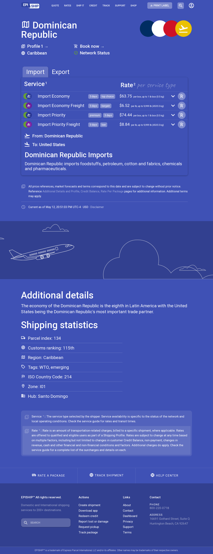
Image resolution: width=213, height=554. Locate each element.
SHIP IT (80, 5)
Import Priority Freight (59, 124)
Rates (67, 5)
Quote (55, 5)
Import (35, 71)
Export (61, 71)
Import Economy (54, 96)
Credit (93, 5)
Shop (134, 5)
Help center (167, 475)
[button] (191, 5)
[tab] (35, 72)
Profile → (37, 46)
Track (106, 5)
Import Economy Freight (61, 105)
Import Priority (51, 115)
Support (120, 5)
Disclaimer (97, 207)
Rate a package (51, 475)
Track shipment (109, 475)
